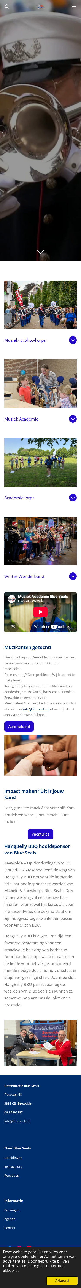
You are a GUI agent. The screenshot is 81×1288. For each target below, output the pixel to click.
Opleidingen (13, 1158)
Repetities (11, 1175)
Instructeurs (13, 1166)
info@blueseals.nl (36, 709)
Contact (9, 1228)
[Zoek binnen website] (7, 6)
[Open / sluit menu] (74, 6)
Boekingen (11, 1210)
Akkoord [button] (62, 1280)
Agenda (9, 1219)
